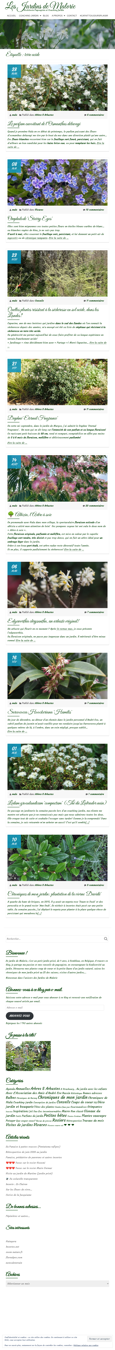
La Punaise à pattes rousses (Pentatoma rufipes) (33, 1146)
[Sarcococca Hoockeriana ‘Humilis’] (57, 675)
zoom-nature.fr (14, 1252)
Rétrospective (74, 1120)
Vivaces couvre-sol (55, 1125)
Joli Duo (33, 1111)
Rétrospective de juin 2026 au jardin (26, 1151)
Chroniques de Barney (27, 1098)
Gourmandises (79, 1106)
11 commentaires (95, 300)
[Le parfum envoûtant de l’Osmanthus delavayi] (57, 86)
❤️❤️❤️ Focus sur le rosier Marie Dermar (29, 1168)
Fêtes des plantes (44, 1106)
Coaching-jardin (23, 1102)
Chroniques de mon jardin (62, 1097)
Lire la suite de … (59, 238)
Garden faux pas (62, 1107)
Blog (46, 15)
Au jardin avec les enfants (91, 1089)
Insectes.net (12, 1246)
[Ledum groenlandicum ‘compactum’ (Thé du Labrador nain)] (57, 766)
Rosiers (59, 1120)
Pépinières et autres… (18, 1216)
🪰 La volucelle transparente (22, 1178)
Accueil (11, 15)
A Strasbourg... (68, 1089)
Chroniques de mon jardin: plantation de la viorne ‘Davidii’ (54, 894)
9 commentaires (95, 885)
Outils (18, 1116)
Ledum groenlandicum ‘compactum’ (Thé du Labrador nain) (56, 803)
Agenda (10, 1089)
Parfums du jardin (32, 1116)
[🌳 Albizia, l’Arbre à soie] (57, 477)
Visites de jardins (19, 1125)
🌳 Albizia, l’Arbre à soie (29, 514)
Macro (66, 1111)
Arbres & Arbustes (44, 114)
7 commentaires (95, 612)
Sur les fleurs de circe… (19, 1189)
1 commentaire (96, 794)
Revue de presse (44, 1121)
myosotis (12, 237)
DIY (95, 1102)
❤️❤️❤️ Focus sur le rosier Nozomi (25, 1162)
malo (15, 114)
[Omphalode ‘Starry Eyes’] (57, 181)
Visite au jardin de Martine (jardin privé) (29, 1173)
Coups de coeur (82, 1102)
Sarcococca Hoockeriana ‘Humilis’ (39, 712)
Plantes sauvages (94, 1116)
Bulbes (11, 1098)
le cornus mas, (64, 628)
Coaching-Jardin (28, 15)
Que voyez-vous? (25, 1120)
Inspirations (20, 1111)
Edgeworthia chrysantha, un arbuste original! (43, 621)
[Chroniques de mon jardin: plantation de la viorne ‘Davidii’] (57, 857)
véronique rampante (36, 237)
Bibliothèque (76, 1093)
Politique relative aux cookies (86, 1345)
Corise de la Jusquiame (18, 1194)
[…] (87, 822)
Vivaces (39, 209)
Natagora (11, 1241)
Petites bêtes (55, 1115)
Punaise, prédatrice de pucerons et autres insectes (34, 1157)
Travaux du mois (93, 1120)
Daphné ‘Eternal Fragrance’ (32, 418)
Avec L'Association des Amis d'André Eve (34, 1093)
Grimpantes (94, 1106)
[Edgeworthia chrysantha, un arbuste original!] (57, 584)
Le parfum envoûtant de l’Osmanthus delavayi (43, 124)
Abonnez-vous (19, 1016)
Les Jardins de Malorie (40, 6)
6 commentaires (95, 114)
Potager (10, 1120)
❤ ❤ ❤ (69, 1125)
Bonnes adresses (92, 1093)
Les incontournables (49, 1111)
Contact (72, 15)
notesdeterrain (14, 1262)
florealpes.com (14, 1257)
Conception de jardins (44, 1102)
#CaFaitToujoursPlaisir (94, 15)
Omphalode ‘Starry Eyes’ (30, 218)
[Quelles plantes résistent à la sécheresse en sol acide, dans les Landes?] (57, 272)
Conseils (39, 300)
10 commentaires (95, 209)
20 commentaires (95, 505)
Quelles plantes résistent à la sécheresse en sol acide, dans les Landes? (53, 312)
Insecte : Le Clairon (16, 1184)
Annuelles (23, 1089)
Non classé (77, 1111)
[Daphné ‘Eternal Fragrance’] (57, 381)
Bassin (66, 1093)
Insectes (9, 1112)
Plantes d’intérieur (74, 1116)
